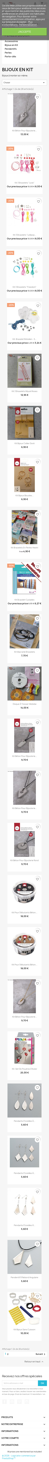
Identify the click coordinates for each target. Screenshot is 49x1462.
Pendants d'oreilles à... (24, 1121)
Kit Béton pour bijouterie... (24, 130)
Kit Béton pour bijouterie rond (24, 860)
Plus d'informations (17, 23)
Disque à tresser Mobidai (24, 704)
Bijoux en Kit (11, 45)
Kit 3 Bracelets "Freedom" (24, 287)
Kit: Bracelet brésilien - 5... (25, 339)
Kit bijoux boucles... (25, 495)
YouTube (12, 1402)
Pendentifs (11, 48)
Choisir (24, 82)
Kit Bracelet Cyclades (24, 599)
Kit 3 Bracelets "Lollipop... (24, 235)
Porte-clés (10, 56)
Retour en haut (34, 1361)
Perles (8, 52)
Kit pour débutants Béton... (24, 912)
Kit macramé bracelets (24, 652)
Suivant (41, 1354)
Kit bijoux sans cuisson (24, 1329)
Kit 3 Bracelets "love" (24, 182)
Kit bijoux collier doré (25, 443)
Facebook (4, 1402)
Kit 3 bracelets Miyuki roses (24, 391)
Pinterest (19, 1402)
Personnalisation (28, 24)
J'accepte (24, 31)
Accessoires (11, 41)
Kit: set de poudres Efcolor (24, 1069)
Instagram (27, 1402)
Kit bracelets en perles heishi (24, 547)
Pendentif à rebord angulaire (24, 1277)
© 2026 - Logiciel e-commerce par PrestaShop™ (19, 1457)
